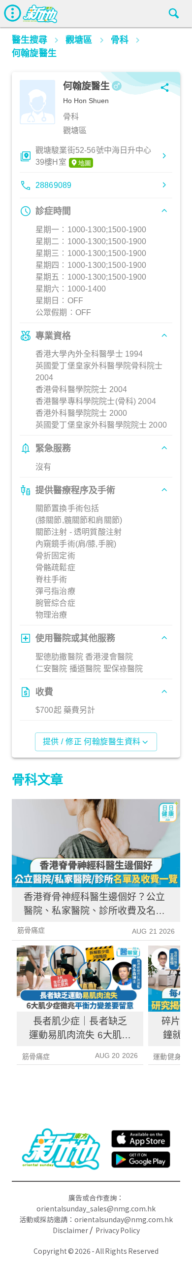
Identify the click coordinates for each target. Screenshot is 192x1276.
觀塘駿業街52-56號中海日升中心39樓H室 (93, 156)
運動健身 (167, 1056)
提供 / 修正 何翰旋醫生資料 (92, 741)
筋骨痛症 (31, 930)
